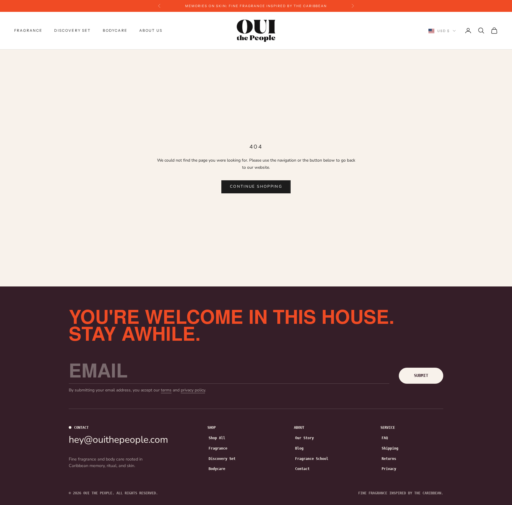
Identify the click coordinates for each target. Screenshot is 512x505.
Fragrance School (311, 459)
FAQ (385, 438)
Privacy (389, 469)
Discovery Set (72, 30)
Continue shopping (256, 186)
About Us (150, 30)
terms (166, 390)
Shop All (217, 438)
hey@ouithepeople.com (118, 439)
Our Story (304, 438)
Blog (299, 448)
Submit (421, 375)
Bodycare (115, 30)
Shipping (390, 448)
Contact (302, 469)
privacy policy (193, 390)
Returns (389, 459)
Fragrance (28, 30)
